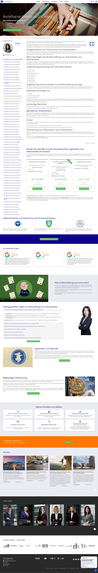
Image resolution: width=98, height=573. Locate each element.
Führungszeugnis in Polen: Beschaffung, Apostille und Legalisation (36, 472)
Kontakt (66, 1)
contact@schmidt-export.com (10, 560)
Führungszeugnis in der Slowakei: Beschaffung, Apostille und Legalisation (12, 472)
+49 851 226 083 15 (7, 54)
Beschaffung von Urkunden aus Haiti (11, 93)
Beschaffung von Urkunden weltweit (24, 38)
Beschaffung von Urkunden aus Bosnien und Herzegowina (12, 83)
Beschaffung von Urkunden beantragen (12, 30)
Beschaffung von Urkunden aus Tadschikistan (12, 165)
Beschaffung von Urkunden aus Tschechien (12, 182)
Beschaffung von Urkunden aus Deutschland (12, 96)
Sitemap (78, 568)
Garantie (51, 568)
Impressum (56, 568)
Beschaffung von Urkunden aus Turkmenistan (12, 167)
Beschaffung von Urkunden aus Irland (11, 106)
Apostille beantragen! (64, 360)
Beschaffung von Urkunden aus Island (11, 108)
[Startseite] (7, 1)
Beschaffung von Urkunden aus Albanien (11, 64)
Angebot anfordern (37, 188)
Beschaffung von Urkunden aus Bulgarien (12, 79)
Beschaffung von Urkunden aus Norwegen (12, 142)
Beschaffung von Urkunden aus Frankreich (12, 175)
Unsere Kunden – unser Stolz (14, 540)
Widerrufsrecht (72, 568)
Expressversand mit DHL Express (49, 413)
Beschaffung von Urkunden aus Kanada (11, 119)
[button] (92, 1)
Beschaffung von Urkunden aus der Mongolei (12, 137)
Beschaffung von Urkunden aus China (11, 124)
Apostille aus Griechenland (39, 110)
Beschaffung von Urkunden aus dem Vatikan (12, 85)
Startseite (6, 38)
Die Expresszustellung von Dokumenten (34, 195)
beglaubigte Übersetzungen (30, 389)
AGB (68, 568)
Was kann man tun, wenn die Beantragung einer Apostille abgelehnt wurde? (60, 472)
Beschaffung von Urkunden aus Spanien (11, 111)
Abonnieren (68, 442)
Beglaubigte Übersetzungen (49, 424)
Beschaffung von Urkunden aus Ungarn (11, 91)
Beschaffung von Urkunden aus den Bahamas (12, 201)
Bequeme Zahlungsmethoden (80, 413)
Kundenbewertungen (11, 248)
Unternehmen (54, 1)
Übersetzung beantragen (33, 393)
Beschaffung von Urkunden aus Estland (11, 190)
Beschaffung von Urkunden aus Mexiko (11, 131)
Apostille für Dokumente (18, 424)
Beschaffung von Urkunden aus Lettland (11, 126)
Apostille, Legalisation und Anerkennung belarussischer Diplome (83, 472)
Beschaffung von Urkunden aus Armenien (12, 69)
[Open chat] (95, 570)
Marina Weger (54, 522)
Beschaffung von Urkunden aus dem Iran (12, 103)
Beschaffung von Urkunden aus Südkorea (12, 195)
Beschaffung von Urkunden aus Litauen (11, 129)
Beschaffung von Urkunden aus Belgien (11, 77)
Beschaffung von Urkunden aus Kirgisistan (12, 121)
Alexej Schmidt (8, 522)
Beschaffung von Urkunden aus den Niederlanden (13, 139)
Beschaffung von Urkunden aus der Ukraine (12, 209)
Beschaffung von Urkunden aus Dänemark (12, 101)
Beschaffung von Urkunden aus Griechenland (13, 98)
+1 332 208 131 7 (7, 559)
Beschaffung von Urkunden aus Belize (11, 72)
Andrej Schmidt (23, 520)
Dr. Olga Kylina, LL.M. (41, 521)
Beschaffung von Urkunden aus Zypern (11, 204)
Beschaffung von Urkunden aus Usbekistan (12, 170)
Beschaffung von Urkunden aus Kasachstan (12, 116)
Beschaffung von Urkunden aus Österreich (12, 61)
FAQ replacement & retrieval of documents (12, 214)
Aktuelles (38, 1)
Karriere (60, 1)
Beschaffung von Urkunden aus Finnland (11, 172)
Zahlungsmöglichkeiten (84, 568)
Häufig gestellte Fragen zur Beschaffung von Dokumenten (30, 306)
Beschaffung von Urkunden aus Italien (11, 114)
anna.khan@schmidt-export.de (9, 55)
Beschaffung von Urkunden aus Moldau (11, 134)
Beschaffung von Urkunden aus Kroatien (11, 177)
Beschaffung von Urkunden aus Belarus (11, 74)
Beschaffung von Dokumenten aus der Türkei (12, 193)
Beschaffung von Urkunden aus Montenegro (12, 180)
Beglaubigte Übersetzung (15, 377)
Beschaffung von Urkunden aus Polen (11, 144)
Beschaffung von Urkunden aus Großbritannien (13, 88)
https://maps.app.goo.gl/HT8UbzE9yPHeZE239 (7, 254)
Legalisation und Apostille (46, 348)
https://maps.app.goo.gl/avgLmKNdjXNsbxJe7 (38, 254)
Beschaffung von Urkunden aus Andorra (11, 67)
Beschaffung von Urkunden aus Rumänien (12, 152)
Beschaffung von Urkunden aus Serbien (11, 157)
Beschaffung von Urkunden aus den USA (11, 154)
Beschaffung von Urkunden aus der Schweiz (12, 185)
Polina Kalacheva (6, 481)
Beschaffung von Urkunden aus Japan (11, 212)
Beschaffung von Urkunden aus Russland (12, 149)
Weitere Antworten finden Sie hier (33, 341)
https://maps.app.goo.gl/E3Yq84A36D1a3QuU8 (69, 254)
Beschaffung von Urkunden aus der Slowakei (12, 159)
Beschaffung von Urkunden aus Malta (11, 206)
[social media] (73, 559)
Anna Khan (17, 43)
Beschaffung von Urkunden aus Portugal (11, 147)
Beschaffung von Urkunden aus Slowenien (12, 162)
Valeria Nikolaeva (70, 522)
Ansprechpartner (7, 41)
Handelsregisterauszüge (40, 136)
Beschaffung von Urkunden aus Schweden (12, 188)
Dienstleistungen (45, 1)
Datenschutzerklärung (62, 568)
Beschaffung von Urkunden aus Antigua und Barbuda (12, 199)
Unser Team (7, 501)
